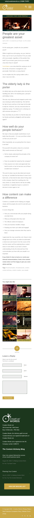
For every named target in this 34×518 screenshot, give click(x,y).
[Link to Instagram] (27, 515)
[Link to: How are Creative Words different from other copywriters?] (24, 334)
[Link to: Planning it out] (24, 291)
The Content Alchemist (15, 478)
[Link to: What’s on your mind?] (24, 306)
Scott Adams (6, 66)
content (27, 267)
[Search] (25, 6)
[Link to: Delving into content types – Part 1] (24, 320)
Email (25, 371)
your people (25, 270)
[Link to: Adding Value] (10, 306)
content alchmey (7, 270)
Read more (30, 459)
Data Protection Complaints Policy (12, 511)
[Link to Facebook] (22, 515)
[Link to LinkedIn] (30, 515)
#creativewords (20, 267)
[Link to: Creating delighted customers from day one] (10, 320)
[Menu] (29, 6)
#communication (10, 267)
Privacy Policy (27, 509)
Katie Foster (12, 463)
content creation (16, 270)
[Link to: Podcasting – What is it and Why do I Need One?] (10, 291)
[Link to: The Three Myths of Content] (10, 334)
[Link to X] (25, 515)
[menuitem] (25, 6)
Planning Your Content (10, 471)
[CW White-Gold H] (14, 6)
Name (25, 365)
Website (26, 376)
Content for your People (16, 40)
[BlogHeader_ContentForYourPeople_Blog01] (17, 23)
